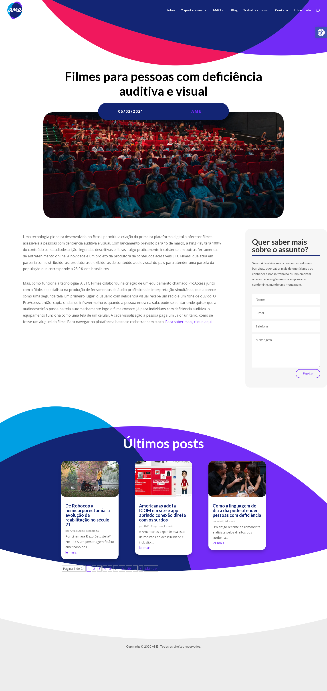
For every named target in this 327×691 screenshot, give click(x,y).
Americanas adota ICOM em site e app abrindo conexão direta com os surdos (162, 512)
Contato (281, 10)
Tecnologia (92, 530)
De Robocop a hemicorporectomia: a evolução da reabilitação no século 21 (87, 515)
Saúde (81, 530)
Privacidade (302, 10)
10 (122, 568)
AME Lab (219, 10)
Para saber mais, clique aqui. (188, 321)
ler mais (71, 552)
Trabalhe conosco (256, 10)
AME (196, 111)
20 (129, 568)
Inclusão (169, 526)
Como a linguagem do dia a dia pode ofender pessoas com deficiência (237, 510)
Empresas (157, 526)
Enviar (308, 373)
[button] (321, 32)
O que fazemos (192, 10)
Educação (230, 521)
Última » (151, 568)
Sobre (170, 10)
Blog (234, 10)
